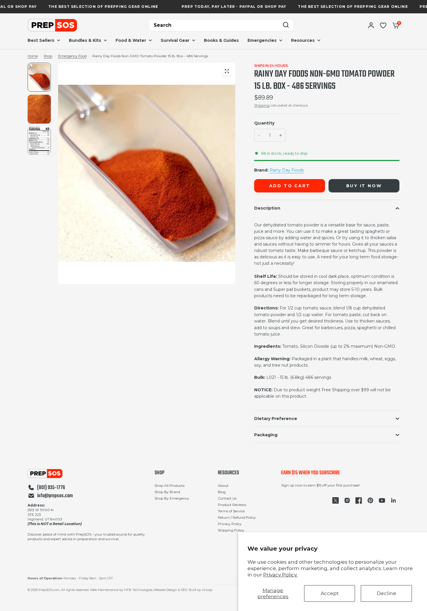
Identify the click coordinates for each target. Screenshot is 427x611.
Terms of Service (231, 511)
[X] (335, 500)
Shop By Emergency (172, 498)
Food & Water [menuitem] (131, 40)
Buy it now (364, 185)
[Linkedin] (393, 500)
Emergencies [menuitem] (262, 40)
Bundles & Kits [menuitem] (85, 40)
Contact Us (227, 498)
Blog (222, 492)
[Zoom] (227, 71)
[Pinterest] (370, 500)
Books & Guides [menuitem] (221, 40)
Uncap (207, 590)
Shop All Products (169, 485)
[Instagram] (347, 500)
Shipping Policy (231, 530)
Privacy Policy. (280, 575)
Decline (386, 593)
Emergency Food (72, 56)
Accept (330, 593)
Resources (228, 473)
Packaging (265, 434)
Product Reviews (232, 504)
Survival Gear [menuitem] (175, 40)
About (223, 485)
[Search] (286, 25)
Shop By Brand (167, 492)
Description (267, 208)
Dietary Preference (275, 418)
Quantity (264, 123)
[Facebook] (359, 500)
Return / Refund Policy (237, 517)
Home (33, 56)
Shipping (262, 105)
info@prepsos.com (55, 496)
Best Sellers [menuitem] (41, 40)
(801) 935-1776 (51, 488)
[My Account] (371, 25)
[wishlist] (383, 25)
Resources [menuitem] (303, 40)
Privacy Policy (230, 524)
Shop (48, 56)
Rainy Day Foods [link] (287, 170)
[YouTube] (382, 500)
